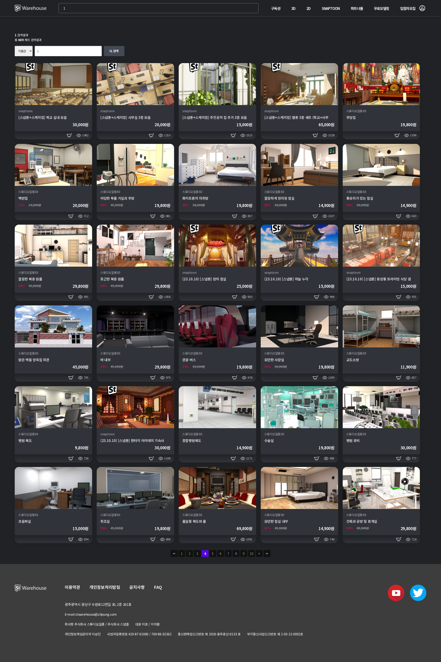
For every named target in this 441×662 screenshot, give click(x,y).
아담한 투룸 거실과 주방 (117, 198)
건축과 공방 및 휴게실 (361, 521)
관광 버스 (189, 359)
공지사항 (137, 587)
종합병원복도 (191, 440)
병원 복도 (25, 440)
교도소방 (352, 359)
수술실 (269, 440)
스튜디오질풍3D (356, 111)
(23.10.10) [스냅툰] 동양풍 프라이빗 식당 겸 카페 (382, 279)
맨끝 (267, 553)
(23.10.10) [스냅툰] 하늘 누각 (286, 279)
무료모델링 (381, 8)
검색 (115, 51)
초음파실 (24, 521)
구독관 (275, 8)
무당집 (351, 117)
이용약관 (72, 587)
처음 (174, 553)
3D (293, 8)
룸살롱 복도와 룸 (194, 521)
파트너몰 (357, 8)
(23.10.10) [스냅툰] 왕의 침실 (204, 279)
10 (251, 553)
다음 (259, 553)
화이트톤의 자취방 (195, 198)
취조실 (105, 521)
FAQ (158, 587)
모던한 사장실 (274, 359)
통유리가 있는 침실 (359, 198)
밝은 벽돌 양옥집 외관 (33, 359)
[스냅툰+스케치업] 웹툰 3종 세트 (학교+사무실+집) (301, 117)
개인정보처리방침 (104, 587)
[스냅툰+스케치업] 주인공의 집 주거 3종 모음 (214, 117)
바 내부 (105, 359)
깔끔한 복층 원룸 (30, 279)
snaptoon (25, 111)
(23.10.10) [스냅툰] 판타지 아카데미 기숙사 (132, 440)
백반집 (23, 198)
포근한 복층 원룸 (112, 279)
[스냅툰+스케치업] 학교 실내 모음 (42, 117)
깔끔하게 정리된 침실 (279, 198)
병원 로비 (353, 440)
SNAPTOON (331, 8)
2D (308, 8)
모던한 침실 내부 (276, 521)
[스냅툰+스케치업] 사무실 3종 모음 (125, 117)
